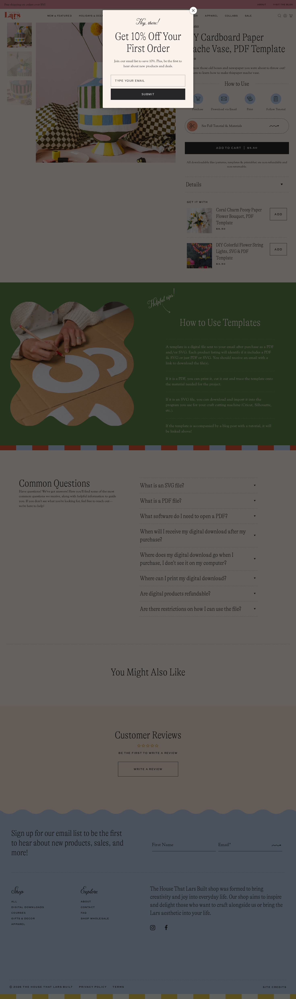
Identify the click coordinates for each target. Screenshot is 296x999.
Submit (148, 94)
